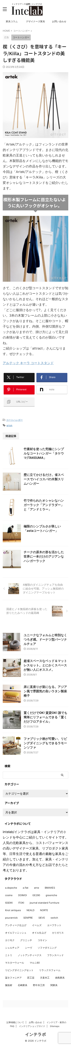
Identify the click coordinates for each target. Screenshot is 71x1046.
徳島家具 (60, 977)
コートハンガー (14, 419)
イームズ (37, 925)
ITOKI (21, 902)
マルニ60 (35, 962)
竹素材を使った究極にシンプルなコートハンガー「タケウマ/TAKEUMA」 (44, 453)
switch (54, 917)
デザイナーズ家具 (35, 21)
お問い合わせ (59, 21)
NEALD (30, 910)
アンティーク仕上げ (15, 925)
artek (9, 425)
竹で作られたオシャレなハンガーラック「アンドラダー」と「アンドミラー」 (44, 505)
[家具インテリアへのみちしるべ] (27, 9)
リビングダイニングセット (19, 970)
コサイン (42, 940)
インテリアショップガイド (32, 1026)
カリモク (10, 940)
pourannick (11, 917)
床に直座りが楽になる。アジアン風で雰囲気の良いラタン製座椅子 (45, 691)
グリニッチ (26, 940)
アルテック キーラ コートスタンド (28, 363)
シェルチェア (12, 947)
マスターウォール (14, 962)
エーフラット (54, 925)
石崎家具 (22, 985)
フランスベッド (55, 955)
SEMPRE (28, 917)
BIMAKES (50, 887)
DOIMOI (22, 895)
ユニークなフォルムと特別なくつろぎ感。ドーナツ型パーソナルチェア (45, 639)
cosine (9, 895)
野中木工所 (39, 985)
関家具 (54, 985)
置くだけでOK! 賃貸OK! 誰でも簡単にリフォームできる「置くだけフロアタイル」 (45, 717)
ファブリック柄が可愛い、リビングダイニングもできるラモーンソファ (45, 743)
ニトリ (8, 955)
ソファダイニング (47, 947)
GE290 (36, 895)
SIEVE (41, 917)
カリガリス (58, 932)
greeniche (51, 895)
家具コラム (12, 21)
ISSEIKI (9, 902)
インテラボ (35, 1034)
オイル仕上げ (39, 932)
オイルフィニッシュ (15, 932)
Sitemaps (54, 1026)
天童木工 (45, 977)
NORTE (44, 910)
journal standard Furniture (44, 902)
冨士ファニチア (13, 977)
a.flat (25, 887)
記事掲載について (15, 1022)
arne (36, 887)
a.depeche (11, 887)
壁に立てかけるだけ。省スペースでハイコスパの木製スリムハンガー (44, 479)
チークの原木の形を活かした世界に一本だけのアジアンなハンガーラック (44, 556)
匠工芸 (30, 977)
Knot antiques (13, 910)
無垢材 (8, 985)
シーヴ (28, 947)
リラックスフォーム (49, 970)
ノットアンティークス (30, 955)
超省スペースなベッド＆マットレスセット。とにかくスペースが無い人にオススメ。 (45, 665)
